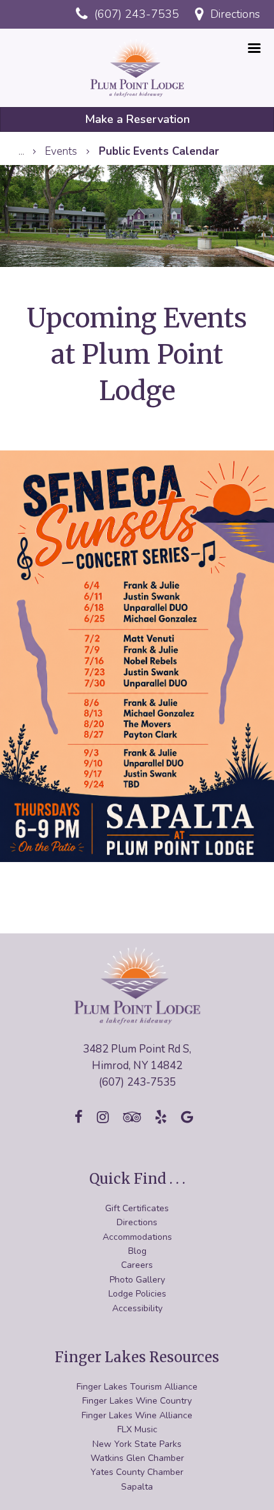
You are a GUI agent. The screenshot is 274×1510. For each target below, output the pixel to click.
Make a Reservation (137, 119)
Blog (137, 1251)
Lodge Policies (137, 1294)
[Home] (137, 67)
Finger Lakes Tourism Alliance (137, 1387)
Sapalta (137, 1487)
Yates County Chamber (137, 1472)
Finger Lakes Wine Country (137, 1401)
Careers (137, 1265)
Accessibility (137, 1308)
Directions (137, 1222)
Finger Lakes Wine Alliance (137, 1415)
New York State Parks (137, 1444)
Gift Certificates (137, 1208)
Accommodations (137, 1237)
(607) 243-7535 (135, 14)
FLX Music (137, 1429)
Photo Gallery (137, 1280)
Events (61, 151)
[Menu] (254, 49)
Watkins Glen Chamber (137, 1458)
